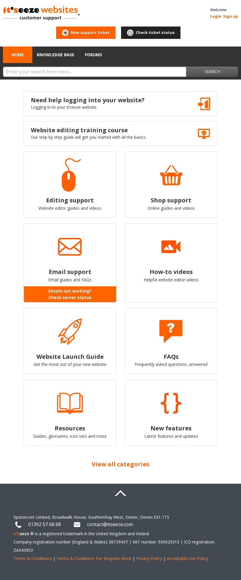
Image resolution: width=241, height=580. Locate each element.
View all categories (120, 464)
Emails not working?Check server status (69, 294)
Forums (93, 54)
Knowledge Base (55, 54)
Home (17, 54)
